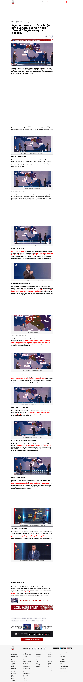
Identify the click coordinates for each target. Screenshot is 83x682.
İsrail (29, 126)
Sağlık (12, 678)
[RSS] (45, 648)
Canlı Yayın (14, 654)
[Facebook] (29, 648)
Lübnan (47, 127)
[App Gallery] (47, 634)
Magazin (13, 668)
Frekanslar (62, 661)
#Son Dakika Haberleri (16, 618)
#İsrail (37, 620)
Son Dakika (14, 661)
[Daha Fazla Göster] (52, 36)
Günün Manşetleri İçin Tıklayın (32, 639)
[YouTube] (39, 648)
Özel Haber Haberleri (18, 21)
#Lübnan (35, 618)
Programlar (26, 653)
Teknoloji (13, 671)
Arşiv (61, 663)
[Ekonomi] (57, 2)
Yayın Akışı (62, 665)
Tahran (17, 127)
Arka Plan (25, 663)
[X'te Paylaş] (46, 36)
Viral (12, 670)
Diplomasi (25, 670)
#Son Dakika (29, 618)
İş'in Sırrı (25, 675)
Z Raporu (25, 678)
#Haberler (24, 618)
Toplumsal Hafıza (27, 659)
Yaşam (13, 663)
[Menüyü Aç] (70, 2)
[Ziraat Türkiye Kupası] (66, 2)
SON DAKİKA (18, 1)
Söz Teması (26, 671)
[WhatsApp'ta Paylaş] (49, 36)
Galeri (49, 653)
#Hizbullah (33, 620)
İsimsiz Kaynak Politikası (66, 671)
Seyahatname (26, 666)
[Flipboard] (42, 648)
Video (12, 653)
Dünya (13, 665)
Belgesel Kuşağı (27, 668)
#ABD (42, 620)
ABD (12, 339)
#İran (40, 618)
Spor (12, 666)
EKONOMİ (29, 1)
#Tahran (44, 618)
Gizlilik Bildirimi (64, 666)
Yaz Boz (25, 656)
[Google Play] (39, 634)
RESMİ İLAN (43, 1)
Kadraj (25, 658)
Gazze (24, 164)
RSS (61, 654)
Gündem (13, 658)
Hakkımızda (63, 668)
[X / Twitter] (32, 648)
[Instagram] (35, 648)
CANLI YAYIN (50, 1)
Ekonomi (13, 659)
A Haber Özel (14, 656)
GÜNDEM (23, 1)
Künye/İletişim (63, 658)
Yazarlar (13, 680)
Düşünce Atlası (27, 654)
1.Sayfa (25, 680)
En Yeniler (50, 654)
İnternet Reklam (64, 653)
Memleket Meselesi (28, 665)
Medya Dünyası (27, 673)
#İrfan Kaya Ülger (15, 620)
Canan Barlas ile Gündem (29, 661)
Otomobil (13, 673)
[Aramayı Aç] (68, 2)
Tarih (12, 677)
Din (12, 675)
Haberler (12, 21)
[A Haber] (12, 2)
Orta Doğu (38, 129)
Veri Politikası (63, 659)
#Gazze (27, 620)
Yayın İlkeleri (63, 670)
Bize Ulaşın (62, 656)
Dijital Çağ (25, 677)
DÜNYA (33, 1)
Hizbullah (30, 127)
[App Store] (31, 634)
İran (48, 126)
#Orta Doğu (22, 620)
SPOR (38, 1)
